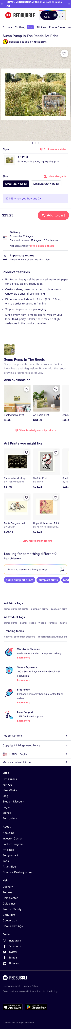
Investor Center (12, 838)
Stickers (41, 27)
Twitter (13, 952)
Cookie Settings (13, 925)
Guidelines (9, 903)
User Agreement (11, 986)
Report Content (12, 735)
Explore (7, 27)
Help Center (10, 898)
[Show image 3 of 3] (38, 142)
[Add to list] (64, 53)
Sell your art (10, 855)
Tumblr (13, 957)
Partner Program (13, 844)
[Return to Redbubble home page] (20, 15)
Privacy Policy (30, 986)
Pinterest (14, 963)
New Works (10, 790)
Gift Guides (10, 779)
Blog (5, 796)
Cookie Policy (50, 991)
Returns (7, 892)
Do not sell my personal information (21, 991)
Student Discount (13, 801)
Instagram (15, 940)
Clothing (23, 27)
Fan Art (7, 784)
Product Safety (12, 909)
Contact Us (10, 920)
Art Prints (10, 603)
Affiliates (8, 849)
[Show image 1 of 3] (32, 143)
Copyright (9, 914)
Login (6, 807)
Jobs (6, 861)
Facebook (15, 946)
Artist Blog (9, 866)
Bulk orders (10, 818)
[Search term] (61, 15)
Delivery (8, 886)
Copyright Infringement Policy (21, 745)
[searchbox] (35, 569)
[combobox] (52, 15)
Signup (7, 812)
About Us (8, 832)
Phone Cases (57, 27)
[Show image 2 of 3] (35, 142)
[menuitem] (7, 27)
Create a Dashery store (17, 872)
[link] (19, 580)
